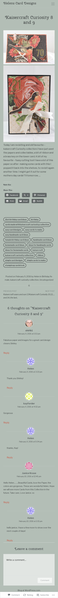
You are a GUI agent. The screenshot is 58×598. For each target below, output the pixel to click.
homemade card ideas (14, 245)
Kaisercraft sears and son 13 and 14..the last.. (16, 294)
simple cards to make (36, 260)
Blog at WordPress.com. (29, 590)
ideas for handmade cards (39, 245)
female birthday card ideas (17, 240)
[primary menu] (53, 4)
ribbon (40, 255)
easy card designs (13, 230)
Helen (36, 276)
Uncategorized (46, 280)
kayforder (29, 403)
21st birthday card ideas (16, 219)
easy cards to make (33, 230)
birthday (35, 219)
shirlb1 (29, 330)
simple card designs (14, 260)
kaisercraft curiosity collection (19, 255)
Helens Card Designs (19, 3)
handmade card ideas (42, 240)
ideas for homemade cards (16, 250)
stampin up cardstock (14, 265)
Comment (44, 580)
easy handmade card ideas (16, 235)
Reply (6, 353)
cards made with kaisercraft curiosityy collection (27, 225)
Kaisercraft (38, 250)
